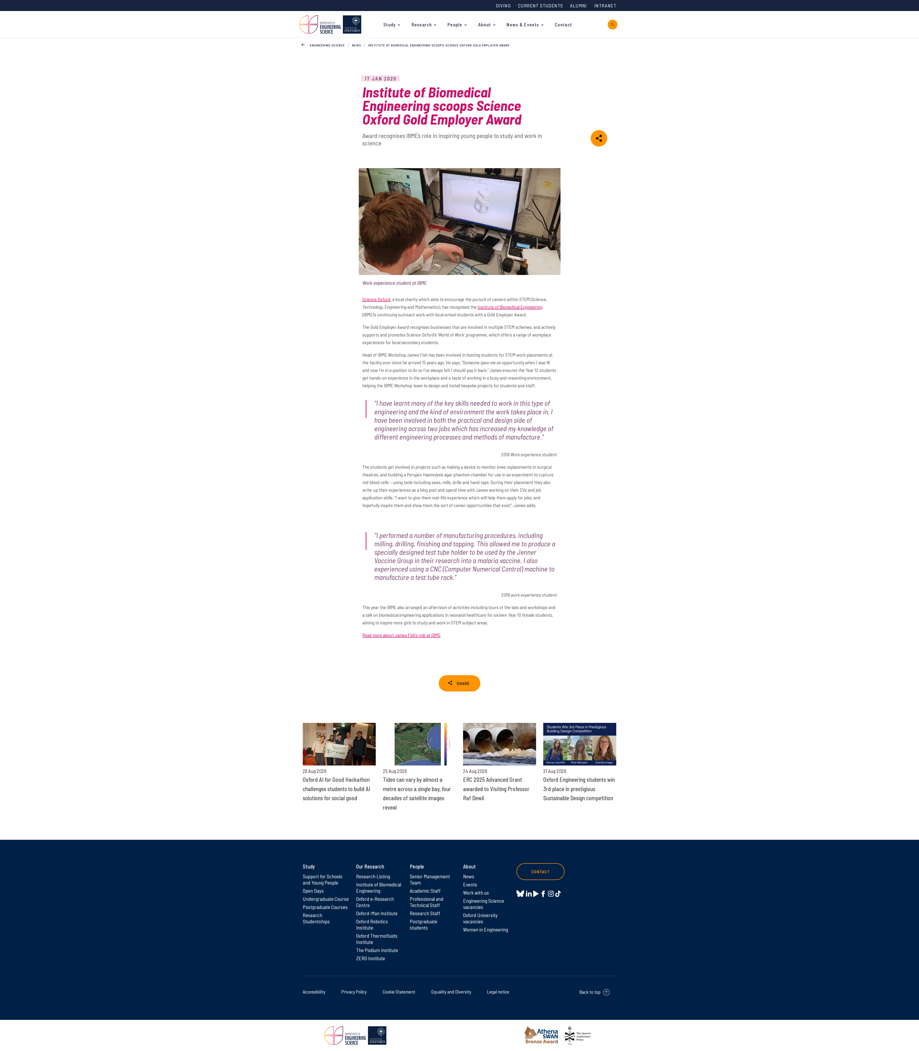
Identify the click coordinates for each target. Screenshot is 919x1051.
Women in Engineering (485, 929)
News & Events (523, 24)
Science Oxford (376, 299)
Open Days (313, 890)
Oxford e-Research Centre (375, 902)
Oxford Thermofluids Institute (377, 938)
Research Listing (373, 876)
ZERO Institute (370, 958)
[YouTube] (536, 893)
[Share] (599, 138)
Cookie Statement (398, 991)
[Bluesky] (520, 894)
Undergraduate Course (326, 899)
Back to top (589, 992)
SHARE (463, 683)
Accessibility (314, 991)
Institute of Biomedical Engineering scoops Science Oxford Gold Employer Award (439, 45)
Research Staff (425, 913)
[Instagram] (551, 893)
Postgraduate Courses (325, 907)
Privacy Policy (354, 991)
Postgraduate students (423, 924)
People (455, 24)
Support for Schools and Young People (322, 879)
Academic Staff (425, 890)
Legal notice (498, 991)
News (356, 45)
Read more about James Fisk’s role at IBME (401, 635)
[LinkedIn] (529, 893)
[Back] (303, 44)
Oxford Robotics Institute (372, 924)
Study (389, 24)
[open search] (612, 24)
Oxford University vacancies (480, 918)
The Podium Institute (377, 950)
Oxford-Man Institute (377, 913)
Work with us (476, 892)
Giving (503, 5)
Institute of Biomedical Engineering (510, 307)
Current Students (540, 5)
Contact (563, 24)
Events (470, 884)
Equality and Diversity (451, 991)
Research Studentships (316, 918)
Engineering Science (327, 45)
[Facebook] (543, 893)
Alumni (578, 5)
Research (422, 24)
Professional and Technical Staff (426, 902)
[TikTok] (558, 893)
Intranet (605, 5)
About (484, 24)
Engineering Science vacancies (483, 903)
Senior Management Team (430, 879)
